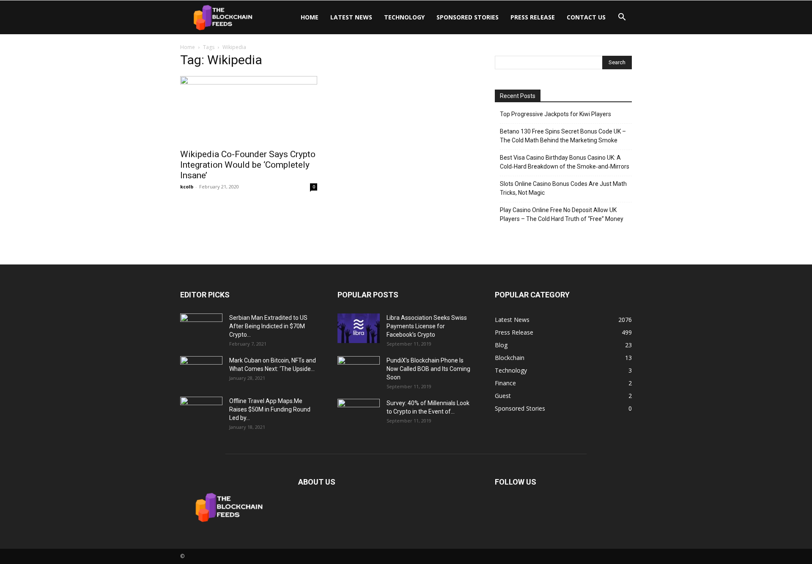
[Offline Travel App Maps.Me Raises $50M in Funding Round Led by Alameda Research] (201, 411)
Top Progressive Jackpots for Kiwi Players (555, 114)
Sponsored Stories (467, 17)
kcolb (186, 186)
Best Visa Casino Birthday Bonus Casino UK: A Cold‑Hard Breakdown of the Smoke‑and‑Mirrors (564, 162)
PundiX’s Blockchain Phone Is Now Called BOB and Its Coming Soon (428, 369)
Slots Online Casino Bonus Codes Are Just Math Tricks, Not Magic (563, 188)
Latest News (351, 17)
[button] (622, 18)
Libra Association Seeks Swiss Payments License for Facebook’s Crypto (427, 326)
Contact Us (586, 17)
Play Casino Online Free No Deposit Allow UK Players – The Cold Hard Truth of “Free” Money (561, 214)
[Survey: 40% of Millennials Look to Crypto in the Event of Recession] (358, 413)
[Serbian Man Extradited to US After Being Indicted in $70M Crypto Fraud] (201, 328)
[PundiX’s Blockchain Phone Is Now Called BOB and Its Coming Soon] (358, 371)
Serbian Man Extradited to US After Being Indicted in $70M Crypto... (268, 326)
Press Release (532, 17)
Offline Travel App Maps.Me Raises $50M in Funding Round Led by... (269, 409)
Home (309, 17)
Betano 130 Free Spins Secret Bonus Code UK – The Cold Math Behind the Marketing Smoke (563, 136)
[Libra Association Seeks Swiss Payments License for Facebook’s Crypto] (358, 328)
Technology (404, 17)
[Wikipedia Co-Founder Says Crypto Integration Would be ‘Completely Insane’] (248, 110)
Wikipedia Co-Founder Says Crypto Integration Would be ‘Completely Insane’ (247, 164)
